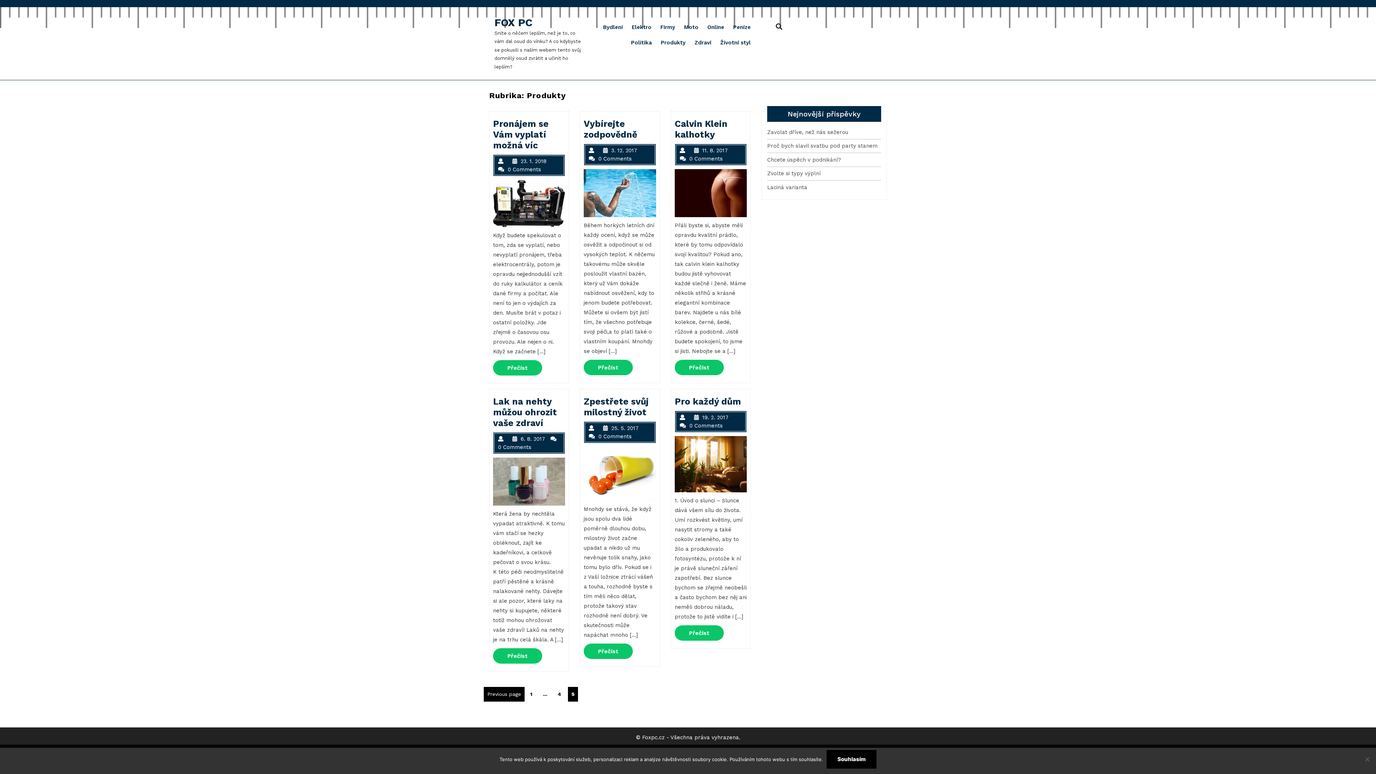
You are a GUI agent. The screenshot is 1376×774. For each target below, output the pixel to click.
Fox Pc (513, 22)
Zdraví (702, 42)
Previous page (504, 694)
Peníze (742, 27)
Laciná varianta (787, 187)
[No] (1367, 759)
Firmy (667, 27)
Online (715, 27)
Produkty (673, 42)
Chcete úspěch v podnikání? (804, 160)
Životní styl (735, 42)
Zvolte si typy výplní (794, 173)
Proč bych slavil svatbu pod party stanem (822, 146)
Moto (691, 27)
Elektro (641, 27)
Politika (641, 42)
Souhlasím (851, 759)
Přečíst (524, 367)
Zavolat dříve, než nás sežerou (807, 132)
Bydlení (613, 27)
